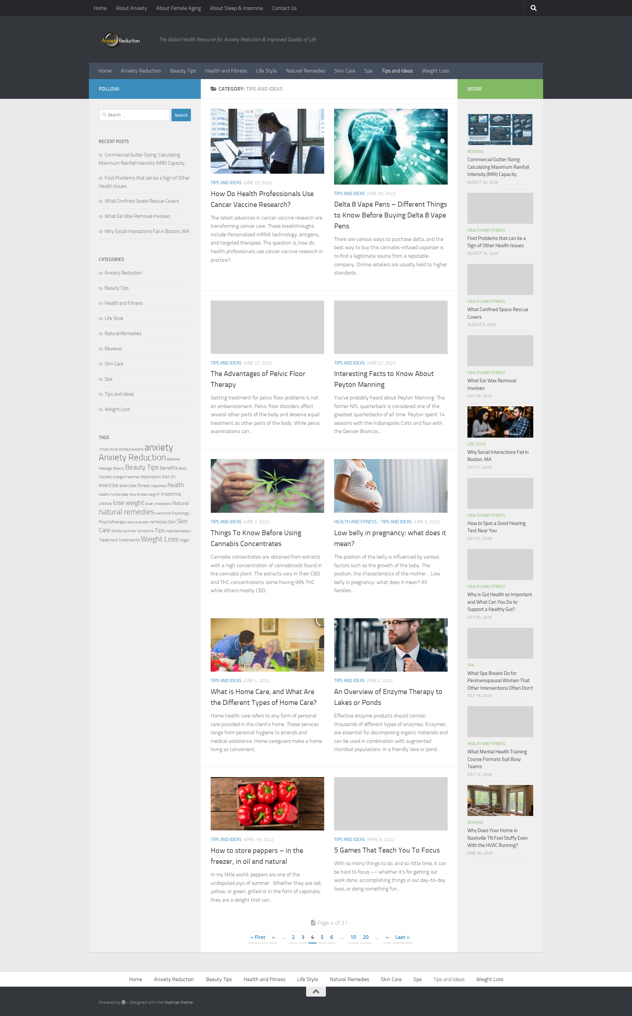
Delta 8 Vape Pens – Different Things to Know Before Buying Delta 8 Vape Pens (390, 215)
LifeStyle (105, 504)
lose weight (128, 503)
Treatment (108, 539)
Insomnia (171, 494)
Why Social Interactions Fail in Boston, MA (147, 231)
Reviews (113, 349)
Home (100, 8)
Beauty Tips (183, 71)
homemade (119, 494)
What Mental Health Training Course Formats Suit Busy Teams (497, 759)
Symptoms (145, 531)
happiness (159, 486)
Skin (172, 521)
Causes (105, 476)
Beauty (118, 468)
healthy (104, 494)
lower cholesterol (158, 504)
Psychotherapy (112, 521)
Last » (402, 937)
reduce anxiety (138, 522)
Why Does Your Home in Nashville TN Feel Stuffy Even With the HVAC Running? (497, 837)
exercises (128, 485)
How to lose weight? (144, 494)
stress (116, 530)
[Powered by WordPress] (123, 1002)
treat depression (178, 531)
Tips (160, 530)
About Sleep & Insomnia (236, 8)
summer (129, 531)
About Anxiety (131, 8)
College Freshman (126, 477)
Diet (166, 476)
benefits (169, 468)
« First (257, 937)
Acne (114, 449)
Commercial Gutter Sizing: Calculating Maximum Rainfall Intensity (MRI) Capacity (498, 167)
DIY (173, 477)
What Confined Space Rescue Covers (142, 201)
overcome (163, 513)
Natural (180, 503)
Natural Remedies (305, 71)
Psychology (180, 513)
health (176, 485)
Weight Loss (435, 71)
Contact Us (284, 8)
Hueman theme (178, 1002)
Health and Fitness (226, 71)
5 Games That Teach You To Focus (387, 850)
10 (353, 937)
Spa (368, 71)
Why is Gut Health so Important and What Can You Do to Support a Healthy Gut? (499, 602)
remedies (158, 521)
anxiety (159, 447)
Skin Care (344, 71)
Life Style (266, 71)
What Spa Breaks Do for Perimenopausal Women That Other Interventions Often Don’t (500, 680)
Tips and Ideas (397, 71)
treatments (129, 539)
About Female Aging (178, 8)
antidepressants (131, 449)
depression (151, 476)
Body (183, 468)
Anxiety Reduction (141, 71)
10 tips (104, 449)
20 (366, 937)
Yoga (183, 539)
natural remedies (126, 511)
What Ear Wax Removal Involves (137, 216)
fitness (144, 485)
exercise (108, 485)
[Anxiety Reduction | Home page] (125, 39)
